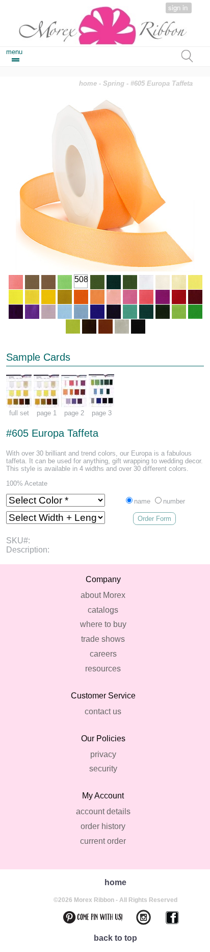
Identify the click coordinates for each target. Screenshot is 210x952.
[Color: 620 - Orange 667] (81, 297)
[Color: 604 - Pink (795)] (130, 297)
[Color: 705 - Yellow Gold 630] (48, 297)
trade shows (103, 639)
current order (103, 841)
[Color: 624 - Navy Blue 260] (113, 311)
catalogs (103, 610)
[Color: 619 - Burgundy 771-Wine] (195, 297)
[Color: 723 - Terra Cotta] (105, 326)
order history (103, 826)
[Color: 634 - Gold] (64, 297)
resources (103, 668)
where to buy (103, 624)
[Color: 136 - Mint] (64, 282)
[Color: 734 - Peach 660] (97, 297)
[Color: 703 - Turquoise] (130, 311)
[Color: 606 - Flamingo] (146, 297)
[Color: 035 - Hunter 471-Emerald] (162, 311)
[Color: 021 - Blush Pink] (15, 282)
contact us (103, 711)
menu (14, 52)
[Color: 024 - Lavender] (48, 311)
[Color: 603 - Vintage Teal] (113, 282)
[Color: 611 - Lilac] (32, 311)
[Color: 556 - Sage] (97, 282)
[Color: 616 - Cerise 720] (162, 297)
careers (103, 653)
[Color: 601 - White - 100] (146, 282)
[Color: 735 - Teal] (146, 311)
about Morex (103, 595)
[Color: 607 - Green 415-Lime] (195, 311)
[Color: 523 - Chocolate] (89, 326)
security (103, 768)
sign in (178, 7)
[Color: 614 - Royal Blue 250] (97, 311)
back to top (115, 938)
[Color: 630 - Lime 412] (73, 326)
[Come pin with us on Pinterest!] (86, 917)
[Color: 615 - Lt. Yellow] (195, 282)
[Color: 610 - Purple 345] (15, 311)
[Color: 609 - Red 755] (179, 297)
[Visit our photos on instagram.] (137, 917)
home (88, 83)
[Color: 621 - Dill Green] (130, 282)
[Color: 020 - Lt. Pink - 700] (113, 297)
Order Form (154, 518)
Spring (113, 83)
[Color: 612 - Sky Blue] (81, 311)
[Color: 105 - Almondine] (32, 282)
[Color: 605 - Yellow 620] (15, 297)
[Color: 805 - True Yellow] (32, 297)
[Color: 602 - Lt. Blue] (64, 311)
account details (103, 811)
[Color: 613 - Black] (138, 326)
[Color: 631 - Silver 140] (121, 326)
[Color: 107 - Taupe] (48, 282)
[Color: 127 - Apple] (179, 311)
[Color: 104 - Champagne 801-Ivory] (179, 282)
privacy (103, 754)
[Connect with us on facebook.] (166, 917)
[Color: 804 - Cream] (162, 282)
